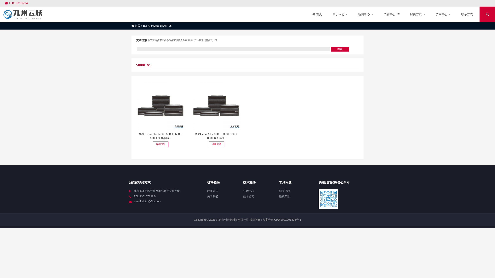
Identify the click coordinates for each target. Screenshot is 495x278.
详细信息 (160, 144)
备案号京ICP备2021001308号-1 (281, 219)
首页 (137, 25)
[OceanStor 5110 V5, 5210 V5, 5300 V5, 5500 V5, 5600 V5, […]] (160, 105)
